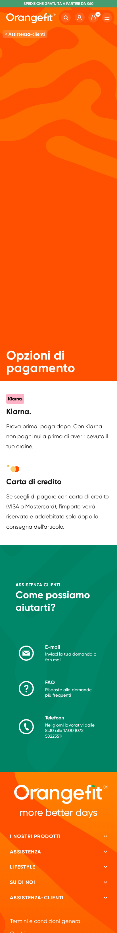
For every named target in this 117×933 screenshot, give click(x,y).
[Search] (66, 18)
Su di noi (22, 882)
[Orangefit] (31, 18)
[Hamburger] (107, 18)
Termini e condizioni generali (46, 921)
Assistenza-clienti (37, 898)
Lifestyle (22, 867)
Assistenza (25, 852)
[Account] (80, 18)
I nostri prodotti (35, 836)
